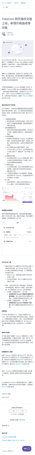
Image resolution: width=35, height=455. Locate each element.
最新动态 (23, 3)
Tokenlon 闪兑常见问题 (9, 437)
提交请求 (22, 420)
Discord (4, 387)
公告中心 (16, 3)
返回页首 (4, 425)
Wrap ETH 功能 (20, 364)
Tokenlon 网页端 (27, 96)
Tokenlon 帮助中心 (7, 3)
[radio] (13, 411)
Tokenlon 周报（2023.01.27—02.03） (13, 440)
